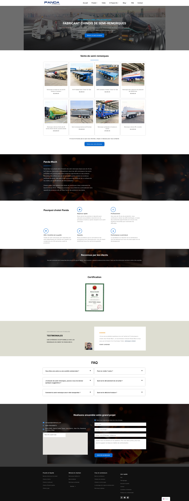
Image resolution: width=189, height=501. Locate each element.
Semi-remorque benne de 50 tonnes (82, 127)
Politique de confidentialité (127, 492)
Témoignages (123, 480)
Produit (94, 3)
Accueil (85, 3)
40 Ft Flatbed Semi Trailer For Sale (81, 89)
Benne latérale (72, 479)
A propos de (113, 3)
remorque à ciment (130, 341)
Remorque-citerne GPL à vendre (133, 127)
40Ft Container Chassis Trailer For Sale (107, 89)
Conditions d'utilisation (126, 489)
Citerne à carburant (48, 482)
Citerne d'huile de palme (49, 485)
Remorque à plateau (99, 488)
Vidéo (104, 3)
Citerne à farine (46, 479)
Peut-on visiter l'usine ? (105, 371)
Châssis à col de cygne (100, 482)
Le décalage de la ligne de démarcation (104, 485)
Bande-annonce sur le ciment (50, 476)
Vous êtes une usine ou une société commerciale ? (62, 371)
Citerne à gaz (46, 488)
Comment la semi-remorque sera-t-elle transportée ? (62, 392)
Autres (72, 486)
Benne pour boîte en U (74, 476)
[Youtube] (124, 497)
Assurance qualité (124, 483)
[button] (68, 371)
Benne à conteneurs (99, 476)
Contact (140, 3)
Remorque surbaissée (74, 482)
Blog (124, 3)
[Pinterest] (128, 497)
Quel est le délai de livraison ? (107, 392)
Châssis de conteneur (99, 479)
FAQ (132, 3)
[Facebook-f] (121, 497)
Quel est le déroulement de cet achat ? (110, 381)
